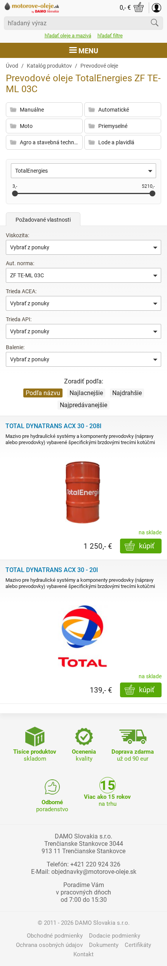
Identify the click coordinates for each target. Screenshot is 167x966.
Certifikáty (138, 945)
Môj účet (156, 7)
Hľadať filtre (110, 35)
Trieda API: (18, 319)
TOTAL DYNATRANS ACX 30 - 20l (51, 570)
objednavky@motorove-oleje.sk (93, 871)
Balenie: (15, 347)
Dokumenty (103, 945)
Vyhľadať (154, 22)
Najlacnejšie (86, 393)
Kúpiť (146, 546)
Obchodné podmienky (55, 935)
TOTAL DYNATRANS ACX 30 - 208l (53, 426)
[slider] (15, 193)
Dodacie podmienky (114, 935)
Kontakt (83, 954)
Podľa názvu (43, 393)
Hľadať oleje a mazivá (68, 35)
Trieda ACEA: (21, 291)
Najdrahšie (127, 393)
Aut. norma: (20, 263)
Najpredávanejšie (83, 405)
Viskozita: (17, 235)
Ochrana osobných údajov (49, 945)
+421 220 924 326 (95, 864)
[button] (83, 170)
